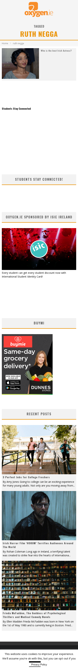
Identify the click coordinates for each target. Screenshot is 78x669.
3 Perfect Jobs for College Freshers (26, 477)
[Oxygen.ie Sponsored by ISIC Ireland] (39, 269)
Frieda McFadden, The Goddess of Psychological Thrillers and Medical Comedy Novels (34, 615)
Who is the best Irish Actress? (56, 50)
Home (5, 43)
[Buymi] (27, 393)
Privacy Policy (39, 664)
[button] (20, 63)
